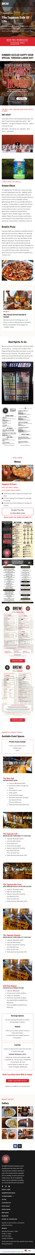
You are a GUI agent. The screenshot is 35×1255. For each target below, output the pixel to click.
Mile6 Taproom (5, 1212)
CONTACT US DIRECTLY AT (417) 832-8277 (17, 1086)
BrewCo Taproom (6, 1206)
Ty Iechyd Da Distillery (7, 1196)
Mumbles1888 (5, 1216)
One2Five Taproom (6, 1209)
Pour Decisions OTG (6, 1202)
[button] (31, 3)
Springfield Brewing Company (8, 1193)
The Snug (4, 1199)
